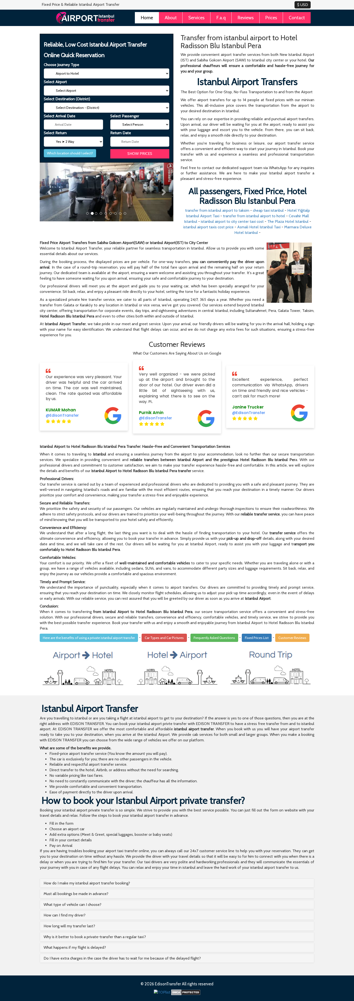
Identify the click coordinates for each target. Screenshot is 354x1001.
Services (196, 17)
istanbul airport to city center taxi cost (232, 221)
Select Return (55, 133)
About (171, 17)
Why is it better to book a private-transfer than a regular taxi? (95, 937)
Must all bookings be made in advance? (76, 893)
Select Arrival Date (59, 116)
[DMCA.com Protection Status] (185, 992)
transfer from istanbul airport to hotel (254, 216)
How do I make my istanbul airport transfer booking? (87, 883)
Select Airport (55, 81)
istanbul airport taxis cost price (208, 227)
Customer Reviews (292, 638)
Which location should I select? (70, 153)
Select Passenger (124, 116)
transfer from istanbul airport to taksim (217, 210)
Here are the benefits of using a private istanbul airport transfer (89, 638)
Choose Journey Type (61, 64)
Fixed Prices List (257, 638)
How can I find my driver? (64, 915)
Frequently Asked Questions (214, 638)
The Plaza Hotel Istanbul (287, 221)
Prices (271, 17)
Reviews (245, 17)
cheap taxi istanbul (268, 210)
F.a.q (221, 17)
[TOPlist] (162, 992)
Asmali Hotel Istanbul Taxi (259, 227)
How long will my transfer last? (69, 926)
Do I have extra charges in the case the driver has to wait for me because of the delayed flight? (122, 958)
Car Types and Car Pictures (164, 638)
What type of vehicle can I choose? (72, 904)
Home (147, 17)
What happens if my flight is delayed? (75, 947)
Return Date (120, 133)
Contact (297, 17)
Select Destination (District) (67, 99)
